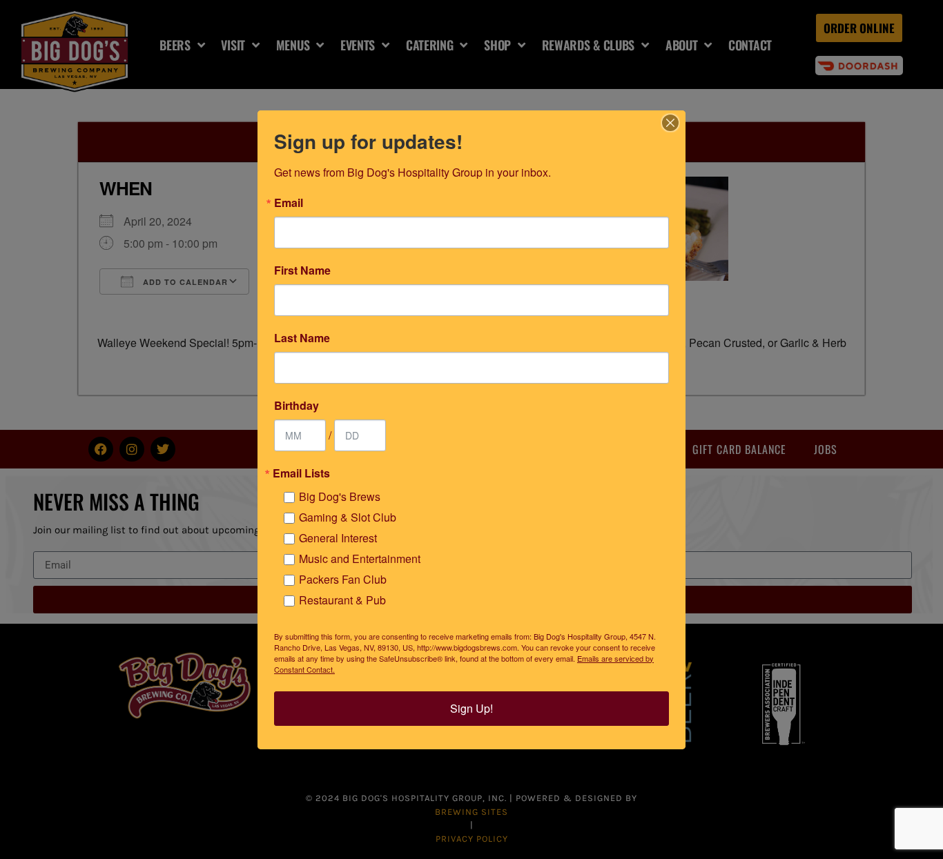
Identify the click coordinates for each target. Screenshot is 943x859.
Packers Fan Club (343, 579)
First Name (302, 270)
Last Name (302, 338)
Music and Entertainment (359, 558)
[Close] (670, 123)
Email (288, 202)
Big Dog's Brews (339, 496)
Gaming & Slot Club (347, 517)
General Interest (338, 538)
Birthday (296, 405)
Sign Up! (471, 708)
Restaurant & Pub (342, 600)
